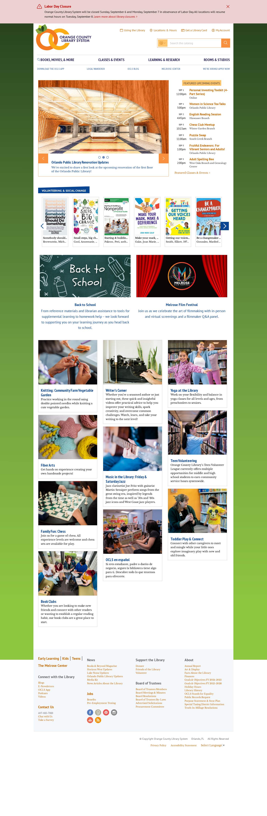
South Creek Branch (200, 139)
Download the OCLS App (50, 69)
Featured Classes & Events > (192, 172)
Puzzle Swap (197, 135)
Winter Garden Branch (202, 128)
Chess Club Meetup (202, 125)
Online (193, 97)
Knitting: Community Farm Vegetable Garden (67, 392)
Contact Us (46, 707)
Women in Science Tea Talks (207, 104)
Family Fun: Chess (53, 531)
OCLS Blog (133, 69)
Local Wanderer (96, 69)
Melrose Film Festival (182, 304)
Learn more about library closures (115, 16)
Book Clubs (48, 601)
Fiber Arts (48, 465)
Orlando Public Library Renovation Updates (80, 162)
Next (225, 226)
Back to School (85, 304)
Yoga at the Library (184, 390)
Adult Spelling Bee (201, 159)
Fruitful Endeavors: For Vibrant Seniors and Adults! (207, 147)
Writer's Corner (116, 390)
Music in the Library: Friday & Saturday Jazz (126, 479)
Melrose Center (171, 69)
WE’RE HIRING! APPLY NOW (216, 69)
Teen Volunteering (184, 460)
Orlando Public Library (202, 107)
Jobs (90, 694)
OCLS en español (118, 559)
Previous (42, 226)
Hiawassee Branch (199, 118)
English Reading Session (205, 114)
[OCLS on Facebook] (90, 712)
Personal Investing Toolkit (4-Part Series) (208, 92)
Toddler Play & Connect (187, 539)
